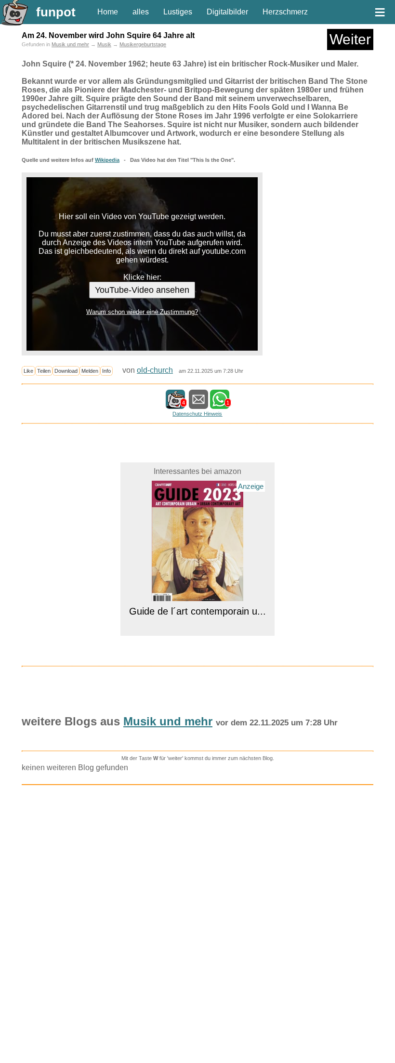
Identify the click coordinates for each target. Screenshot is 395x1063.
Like (28, 371)
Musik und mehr (70, 44)
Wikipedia (107, 160)
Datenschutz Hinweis (197, 414)
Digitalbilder (227, 12)
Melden (89, 371)
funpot (56, 12)
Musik (104, 44)
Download (66, 371)
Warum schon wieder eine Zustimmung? (142, 311)
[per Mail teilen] (198, 404)
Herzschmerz (285, 12)
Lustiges (177, 12)
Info (106, 371)
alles (140, 12)
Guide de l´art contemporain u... (197, 611)
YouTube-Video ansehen (142, 290)
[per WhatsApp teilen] (219, 404)
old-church (155, 370)
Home (107, 12)
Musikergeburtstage (142, 44)
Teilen (44, 371)
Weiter (350, 39)
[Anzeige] (197, 595)
